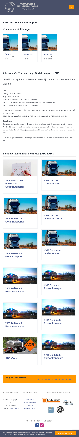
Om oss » (30, 399)
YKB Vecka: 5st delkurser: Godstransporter (14, 183)
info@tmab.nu (14, 408)
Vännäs (28, 54)
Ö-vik (8, 54)
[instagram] (42, 425)
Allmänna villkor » (30, 408)
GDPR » (30, 405)
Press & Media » (30, 402)
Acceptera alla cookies (65, 433)
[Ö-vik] (10, 42)
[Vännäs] (29, 42)
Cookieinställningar (40, 434)
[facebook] (37, 425)
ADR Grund (11, 358)
